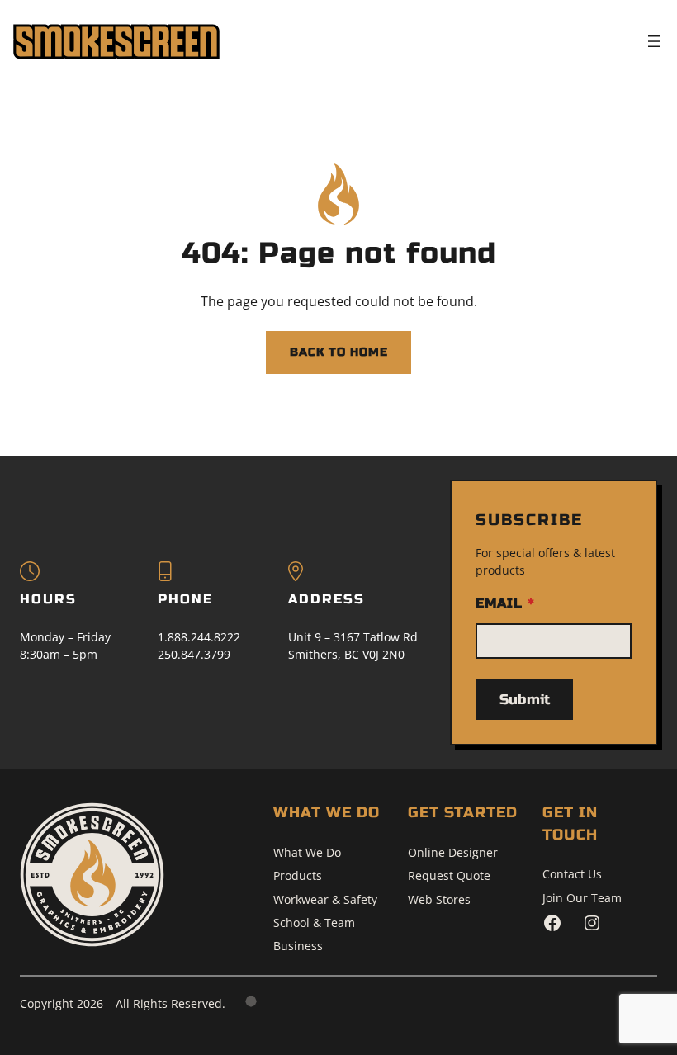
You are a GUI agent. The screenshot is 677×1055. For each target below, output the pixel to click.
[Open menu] (654, 41)
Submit (524, 699)
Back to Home (339, 352)
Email (505, 603)
